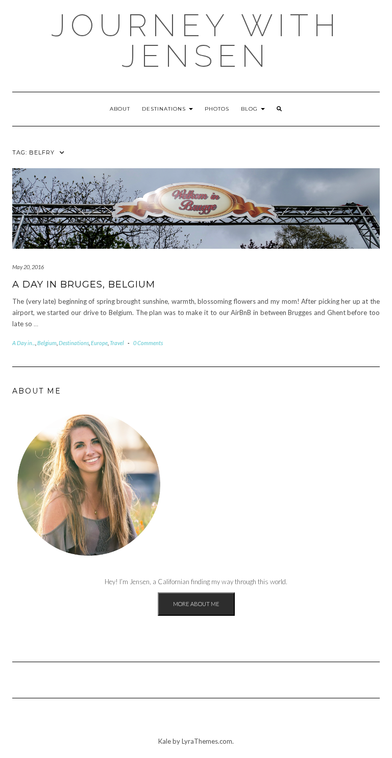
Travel (117, 342)
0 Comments (148, 342)
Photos (217, 109)
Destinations (165, 109)
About (120, 109)
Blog (250, 109)
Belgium (47, 342)
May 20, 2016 (28, 267)
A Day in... (23, 342)
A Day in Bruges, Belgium (83, 284)
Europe (99, 342)
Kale (164, 741)
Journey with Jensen (196, 41)
